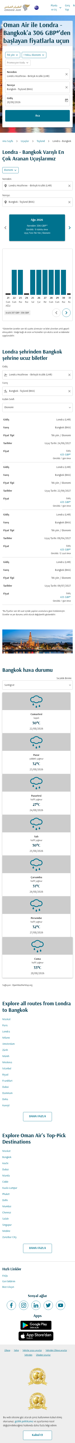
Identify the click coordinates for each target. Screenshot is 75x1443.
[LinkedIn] (36, 1305)
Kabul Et (37, 1435)
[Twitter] (48, 1305)
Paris (5, 1025)
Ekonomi (8, 170)
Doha (5, 1099)
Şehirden (28, 1355)
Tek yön (11, 55)
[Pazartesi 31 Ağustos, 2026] (69, 294)
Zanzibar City (9, 1237)
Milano (6, 1037)
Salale (5, 1218)
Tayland (41, 141)
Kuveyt (6, 1105)
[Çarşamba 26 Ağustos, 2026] (38, 282)
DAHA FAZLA (37, 1116)
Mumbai (6, 1206)
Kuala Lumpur (9, 1188)
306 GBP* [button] (46, 33)
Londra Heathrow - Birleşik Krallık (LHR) (28, 76)
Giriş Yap (67, 7)
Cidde (5, 1181)
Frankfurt (7, 1081)
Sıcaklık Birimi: (64, 678)
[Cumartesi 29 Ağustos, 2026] (57, 282)
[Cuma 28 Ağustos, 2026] (51, 282)
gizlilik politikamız (24, 1421)
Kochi (5, 1163)
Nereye (11, 85)
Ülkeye (7, 1350)
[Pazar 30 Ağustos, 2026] (63, 282)
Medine (6, 1231)
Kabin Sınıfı (8, 399)
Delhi (5, 1200)
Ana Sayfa (7, 141)
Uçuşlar (25, 141)
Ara (37, 115)
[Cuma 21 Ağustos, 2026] (8, 294)
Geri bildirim (8, 1281)
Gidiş (10, 98)
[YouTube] (60, 1305)
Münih (5, 1056)
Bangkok (6, 1157)
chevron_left (5, 228)
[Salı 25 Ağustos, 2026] (32, 282)
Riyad (5, 1074)
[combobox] (38, 186)
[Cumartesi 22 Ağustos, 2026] (14, 282)
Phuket (6, 1194)
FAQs (5, 1276)
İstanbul (6, 1068)
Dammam (7, 1093)
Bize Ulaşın (8, 1287)
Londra (6, 1031)
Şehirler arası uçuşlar (32, 1350)
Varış (5, 383)
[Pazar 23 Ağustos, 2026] (20, 282)
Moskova (7, 1062)
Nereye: (6, 195)
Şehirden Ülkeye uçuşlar (56, 1350)
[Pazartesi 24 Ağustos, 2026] (26, 294)
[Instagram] (23, 1305)
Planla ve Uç (56, 7)
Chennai (6, 1212)
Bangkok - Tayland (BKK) (20, 89)
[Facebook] (11, 1305)
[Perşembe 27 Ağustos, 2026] (45, 282)
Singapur (7, 1225)
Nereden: (7, 179)
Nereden (12, 72)
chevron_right (70, 228)
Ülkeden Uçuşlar (43, 1355)
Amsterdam (8, 1044)
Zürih (5, 1050)
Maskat (6, 1019)
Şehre (16, 1350)
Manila (6, 1175)
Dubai (5, 1087)
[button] (34, 55)
